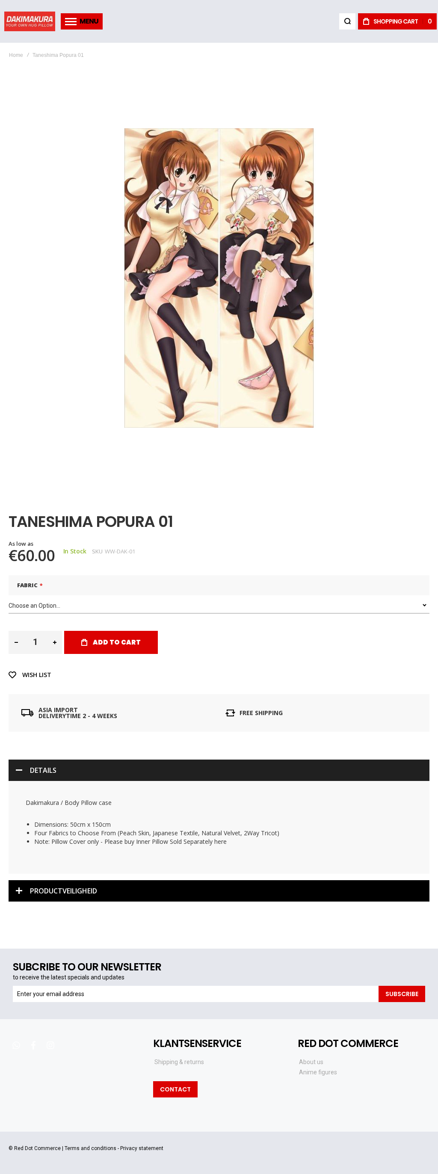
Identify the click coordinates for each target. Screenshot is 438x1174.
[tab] (219, 770)
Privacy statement (141, 1148)
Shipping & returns (179, 1062)
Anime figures (318, 1072)
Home (16, 55)
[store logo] (29, 21)
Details (43, 770)
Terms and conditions (90, 1148)
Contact (175, 1089)
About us (311, 1062)
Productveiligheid (63, 891)
